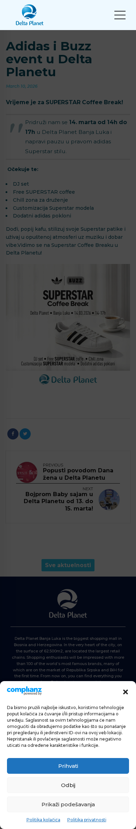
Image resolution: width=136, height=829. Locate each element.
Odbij (68, 785)
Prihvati (68, 766)
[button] (125, 691)
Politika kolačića (43, 819)
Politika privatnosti (86, 819)
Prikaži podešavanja (68, 804)
